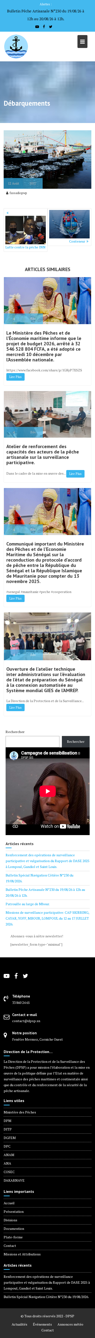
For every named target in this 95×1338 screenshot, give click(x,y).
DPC (7, 1146)
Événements (42, 1324)
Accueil (9, 1203)
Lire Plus (15, 377)
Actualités (19, 1324)
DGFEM (10, 1137)
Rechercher (15, 731)
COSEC (9, 1171)
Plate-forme (13, 1237)
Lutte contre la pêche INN (25, 247)
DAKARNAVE (14, 1180)
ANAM (9, 1154)
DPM (7, 1120)
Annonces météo (70, 1324)
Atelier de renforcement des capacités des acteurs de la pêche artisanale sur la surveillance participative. (42, 454)
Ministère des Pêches (20, 1112)
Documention (14, 1228)
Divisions (10, 1220)
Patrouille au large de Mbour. (28, 904)
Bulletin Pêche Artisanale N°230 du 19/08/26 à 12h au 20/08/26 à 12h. (45, 15)
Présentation (14, 1211)
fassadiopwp (18, 193)
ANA (7, 1163)
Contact (10, 1245)
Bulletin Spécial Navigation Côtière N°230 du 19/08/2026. (46, 1296)
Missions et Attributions (22, 1254)
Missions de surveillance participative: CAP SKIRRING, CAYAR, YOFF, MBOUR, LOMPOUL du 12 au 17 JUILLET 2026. (47, 918)
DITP (8, 1129)
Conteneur (77, 241)
